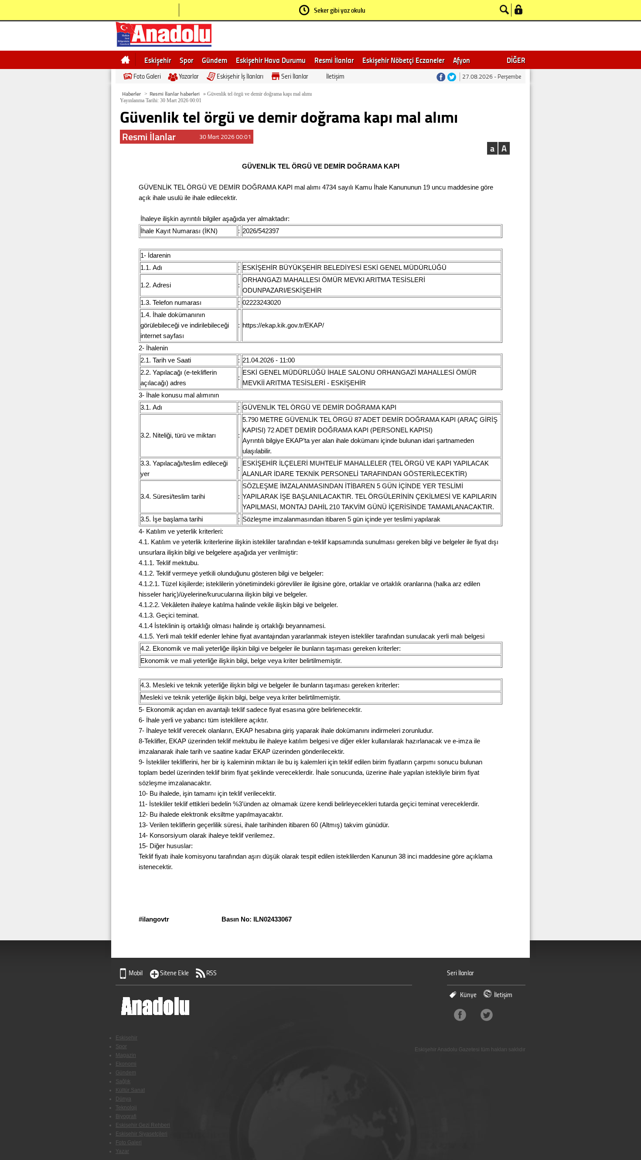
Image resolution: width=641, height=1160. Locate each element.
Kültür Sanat (130, 1090)
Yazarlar (189, 76)
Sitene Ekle (174, 972)
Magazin (126, 1055)
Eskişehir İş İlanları (240, 76)
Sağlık (123, 1081)
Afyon (461, 60)
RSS (211, 972)
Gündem (214, 60)
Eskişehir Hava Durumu (271, 60)
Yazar (122, 1151)
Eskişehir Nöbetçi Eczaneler (403, 60)
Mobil (136, 972)
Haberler (131, 93)
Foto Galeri (147, 76)
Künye (468, 994)
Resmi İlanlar (334, 60)
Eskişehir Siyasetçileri (141, 1134)
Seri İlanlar (294, 76)
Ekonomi (126, 1064)
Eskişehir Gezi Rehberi (143, 1125)
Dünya (123, 1099)
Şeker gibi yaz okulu (339, 10)
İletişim (335, 76)
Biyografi (126, 1116)
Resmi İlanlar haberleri (175, 93)
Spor (186, 60)
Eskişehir (157, 60)
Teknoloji (126, 1108)
